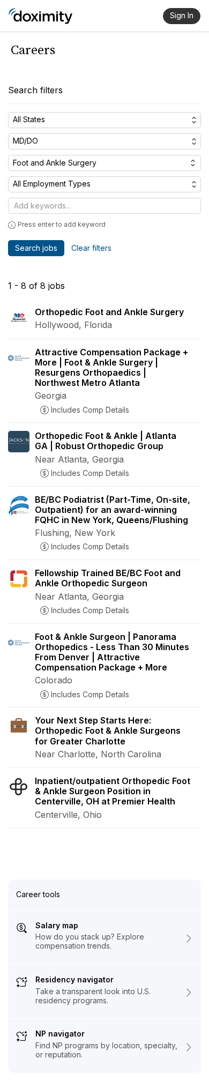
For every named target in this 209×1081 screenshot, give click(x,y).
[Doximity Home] (40, 16)
